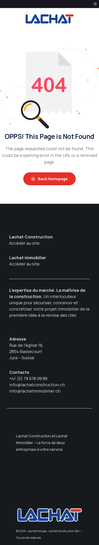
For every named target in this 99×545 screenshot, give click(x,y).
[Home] (49, 514)
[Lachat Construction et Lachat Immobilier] (49, 19)
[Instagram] (95, 4)
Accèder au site (24, 243)
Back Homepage (52, 178)
